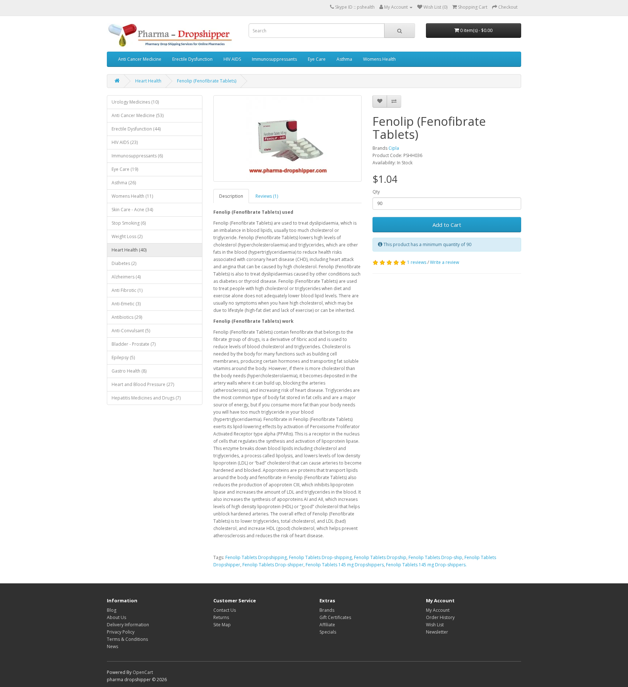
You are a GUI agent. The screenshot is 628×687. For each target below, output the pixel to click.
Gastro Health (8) (129, 371)
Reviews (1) (266, 196)
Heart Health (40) (129, 250)
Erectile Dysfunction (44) (136, 129)
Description (231, 196)
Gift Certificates (335, 617)
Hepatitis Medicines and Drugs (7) (146, 398)
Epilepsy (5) (123, 357)
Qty (376, 192)
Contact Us (224, 610)
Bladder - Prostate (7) (134, 344)
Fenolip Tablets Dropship (380, 557)
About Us (116, 617)
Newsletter (437, 632)
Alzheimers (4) (126, 277)
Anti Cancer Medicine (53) (138, 115)
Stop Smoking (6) (129, 223)
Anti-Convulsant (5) (131, 331)
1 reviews (416, 262)
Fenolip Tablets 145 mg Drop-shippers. (426, 565)
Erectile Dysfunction (192, 59)
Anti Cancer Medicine (139, 59)
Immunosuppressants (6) (137, 156)
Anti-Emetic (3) (126, 304)
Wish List (435, 625)
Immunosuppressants (274, 59)
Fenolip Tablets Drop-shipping (320, 557)
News (112, 646)
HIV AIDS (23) (125, 142)
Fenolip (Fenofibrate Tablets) (206, 81)
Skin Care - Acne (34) (132, 209)
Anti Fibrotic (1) (127, 290)
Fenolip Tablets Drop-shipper (272, 565)
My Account (438, 610)
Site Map (222, 625)
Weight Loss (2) (127, 236)
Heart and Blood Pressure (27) (143, 384)
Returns (221, 617)
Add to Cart (446, 224)
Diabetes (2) (124, 263)
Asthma (344, 59)
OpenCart (143, 672)
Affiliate (327, 625)
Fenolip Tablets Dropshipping (256, 557)
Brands (326, 610)
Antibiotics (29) (127, 317)
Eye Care (317, 59)
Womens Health (379, 59)
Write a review (444, 262)
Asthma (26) (124, 183)
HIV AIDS (232, 59)
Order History (440, 617)
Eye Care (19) (125, 169)
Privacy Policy (120, 632)
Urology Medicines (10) (135, 102)
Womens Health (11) (132, 196)
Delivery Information (128, 625)
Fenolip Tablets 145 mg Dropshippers (345, 565)
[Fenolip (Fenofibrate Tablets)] (287, 138)
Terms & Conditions (127, 639)
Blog (111, 610)
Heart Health (148, 81)
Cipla (394, 148)
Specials (327, 632)
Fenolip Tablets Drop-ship (435, 557)
